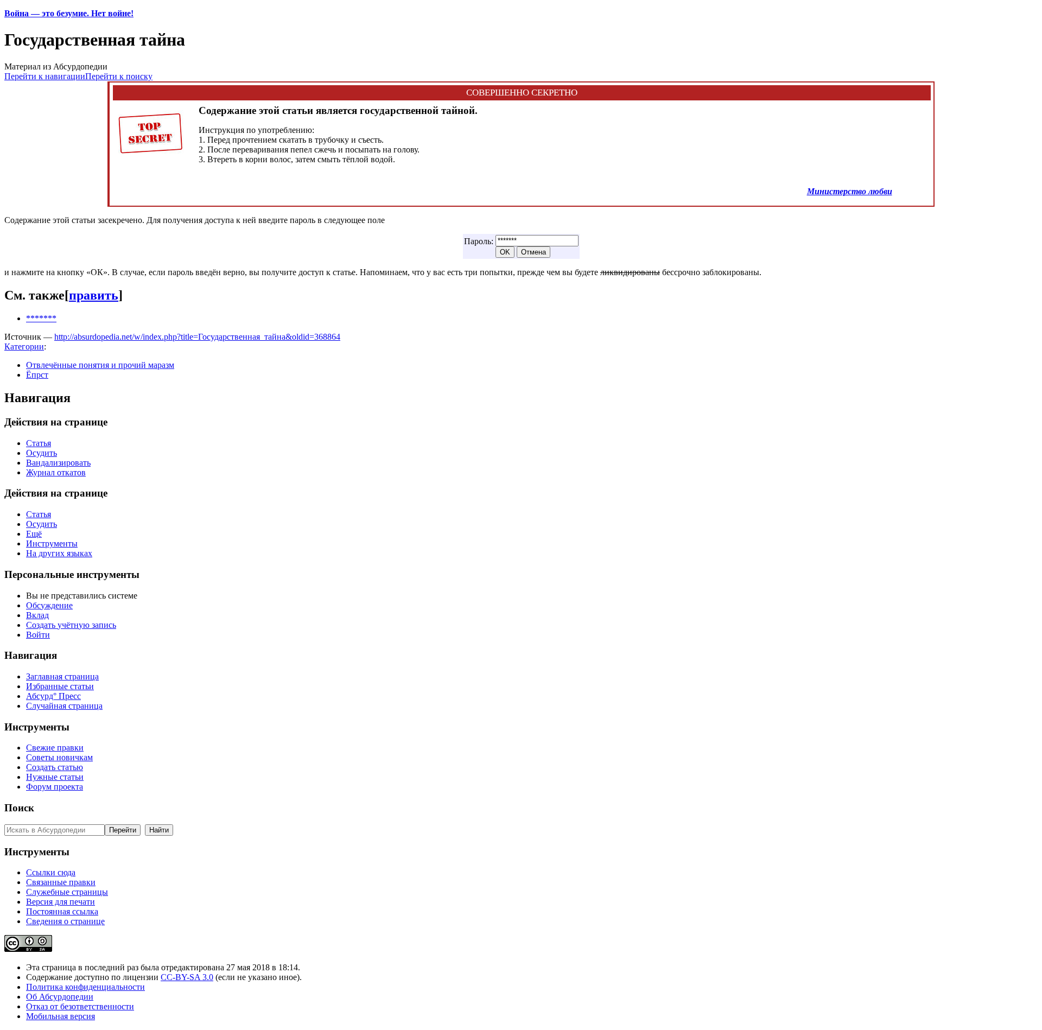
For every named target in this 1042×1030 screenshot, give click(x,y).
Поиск (19, 807)
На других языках (59, 553)
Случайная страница (64, 705)
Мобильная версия (60, 1016)
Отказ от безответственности (80, 1006)
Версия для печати (60, 901)
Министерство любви (849, 191)
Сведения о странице (65, 921)
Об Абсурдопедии (59, 996)
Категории (24, 346)
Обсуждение (49, 605)
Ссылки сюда (50, 872)
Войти (38, 634)
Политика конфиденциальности (85, 986)
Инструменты (52, 543)
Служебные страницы (67, 892)
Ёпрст (37, 374)
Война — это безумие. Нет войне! (69, 13)
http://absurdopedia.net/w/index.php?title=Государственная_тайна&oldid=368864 (197, 336)
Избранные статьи (60, 686)
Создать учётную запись (71, 625)
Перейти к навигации (44, 76)
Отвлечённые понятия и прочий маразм (100, 365)
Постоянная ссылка (62, 911)
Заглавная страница (62, 676)
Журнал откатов (56, 472)
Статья (38, 443)
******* (41, 318)
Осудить (41, 452)
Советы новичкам (59, 757)
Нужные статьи (55, 776)
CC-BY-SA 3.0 (187, 977)
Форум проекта (54, 786)
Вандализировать (58, 462)
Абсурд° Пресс (53, 696)
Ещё (34, 533)
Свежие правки (55, 747)
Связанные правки (61, 882)
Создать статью (54, 767)
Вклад (37, 615)
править (93, 295)
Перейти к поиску (119, 76)
